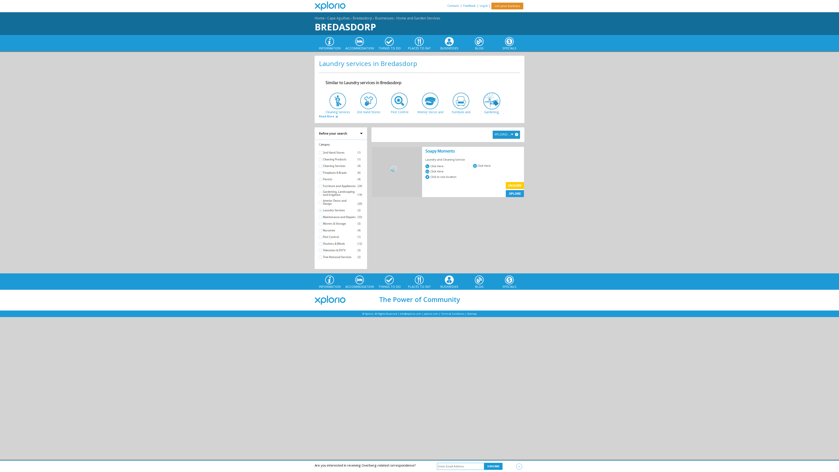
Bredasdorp (362, 18)
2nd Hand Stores (334, 152)
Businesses (384, 18)
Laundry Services (334, 210)
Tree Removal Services (337, 257)
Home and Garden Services (418, 18)
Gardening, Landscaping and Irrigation (339, 193)
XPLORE (515, 193)
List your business (507, 6)
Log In (484, 6)
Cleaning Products (335, 159)
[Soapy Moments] (397, 169)
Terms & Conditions (452, 313)
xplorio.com (431, 313)
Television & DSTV (334, 250)
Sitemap (472, 313)
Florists (327, 179)
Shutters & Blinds (334, 244)
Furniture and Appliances (339, 186)
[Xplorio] (333, 6)
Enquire (515, 185)
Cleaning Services (334, 166)
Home (319, 18)
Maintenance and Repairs (339, 217)
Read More (326, 116)
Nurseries (329, 230)
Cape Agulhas (338, 18)
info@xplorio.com (410, 313)
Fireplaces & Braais (335, 173)
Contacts (453, 6)
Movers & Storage (334, 224)
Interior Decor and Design (335, 202)
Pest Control (331, 237)
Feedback (469, 6)
